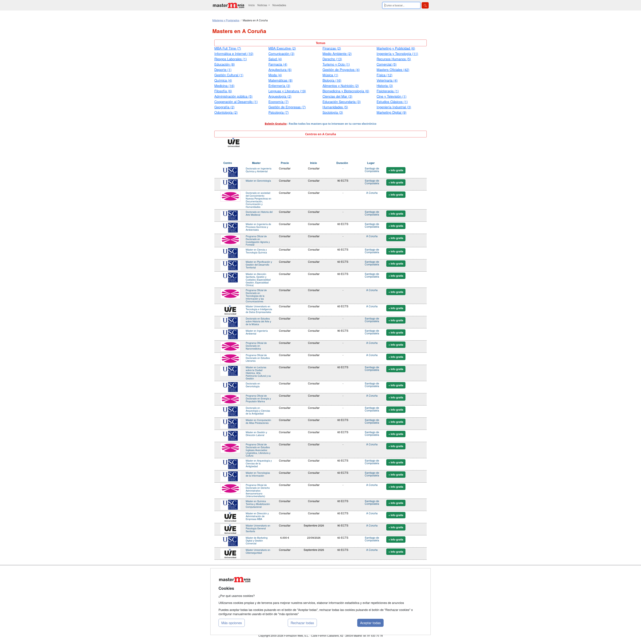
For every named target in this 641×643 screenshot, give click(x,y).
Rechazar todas (302, 622)
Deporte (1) (223, 69)
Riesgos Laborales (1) (230, 58)
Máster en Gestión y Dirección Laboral (256, 434)
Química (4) (223, 80)
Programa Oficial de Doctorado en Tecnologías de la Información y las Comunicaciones (256, 295)
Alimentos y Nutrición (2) (341, 85)
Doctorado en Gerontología (253, 385)
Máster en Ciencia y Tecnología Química (256, 251)
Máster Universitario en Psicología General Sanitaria (258, 528)
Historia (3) (385, 85)
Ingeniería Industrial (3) (394, 106)
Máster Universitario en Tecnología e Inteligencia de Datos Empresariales (259, 309)
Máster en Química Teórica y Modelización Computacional (258, 503)
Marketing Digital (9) (391, 112)
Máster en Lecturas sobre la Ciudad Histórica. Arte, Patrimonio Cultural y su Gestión (258, 373)
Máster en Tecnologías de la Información (258, 474)
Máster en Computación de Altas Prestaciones (258, 421)
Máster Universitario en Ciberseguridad (258, 551)
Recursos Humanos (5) (394, 58)
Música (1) (330, 74)
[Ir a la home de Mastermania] (228, 5)
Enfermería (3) (279, 85)
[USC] (230, 172)
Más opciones (231, 622)
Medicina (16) (224, 85)
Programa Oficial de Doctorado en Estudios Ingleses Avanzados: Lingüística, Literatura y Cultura (258, 450)
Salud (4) (275, 58)
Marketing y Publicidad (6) (396, 48)
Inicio (251, 5)
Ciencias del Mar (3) (337, 96)
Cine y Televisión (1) (391, 96)
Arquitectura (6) (280, 69)
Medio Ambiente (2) (337, 53)
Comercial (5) (387, 64)
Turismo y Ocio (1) (336, 64)
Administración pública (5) (233, 96)
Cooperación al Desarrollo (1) (236, 101)
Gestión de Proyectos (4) (341, 69)
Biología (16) (332, 80)
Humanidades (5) (335, 106)
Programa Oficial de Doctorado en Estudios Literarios (258, 357)
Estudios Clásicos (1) (392, 101)
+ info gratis (395, 170)
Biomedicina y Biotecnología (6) (346, 90)
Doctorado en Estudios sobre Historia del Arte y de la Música (258, 321)
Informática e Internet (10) (233, 53)
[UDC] (230, 196)
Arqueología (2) (279, 96)
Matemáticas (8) (280, 80)
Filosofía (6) (223, 90)
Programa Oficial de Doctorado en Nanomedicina (256, 345)
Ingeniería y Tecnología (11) (397, 53)
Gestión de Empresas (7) (287, 106)
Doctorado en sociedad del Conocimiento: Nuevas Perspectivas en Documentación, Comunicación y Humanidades (258, 199)
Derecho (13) (332, 58)
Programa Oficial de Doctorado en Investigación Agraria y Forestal (258, 240)
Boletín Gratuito (276, 124)
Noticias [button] (262, 5)
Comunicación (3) (281, 53)
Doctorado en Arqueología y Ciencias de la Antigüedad (258, 410)
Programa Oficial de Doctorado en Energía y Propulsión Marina (258, 398)
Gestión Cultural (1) (228, 74)
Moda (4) (275, 74)
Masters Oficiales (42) (393, 69)
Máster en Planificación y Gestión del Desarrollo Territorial (259, 264)
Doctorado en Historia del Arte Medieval (259, 213)
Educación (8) (224, 64)
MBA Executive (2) (282, 48)
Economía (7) (278, 101)
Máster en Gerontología (258, 180)
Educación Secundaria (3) (342, 101)
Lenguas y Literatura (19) (287, 90)
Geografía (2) (224, 106)
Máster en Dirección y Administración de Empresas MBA (257, 516)
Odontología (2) (226, 112)
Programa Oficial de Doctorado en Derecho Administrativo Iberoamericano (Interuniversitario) (258, 490)
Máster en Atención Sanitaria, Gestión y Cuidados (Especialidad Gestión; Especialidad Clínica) (258, 279)
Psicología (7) (278, 112)
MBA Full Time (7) (227, 48)
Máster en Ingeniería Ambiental (257, 332)
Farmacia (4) (277, 64)
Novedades (279, 5)
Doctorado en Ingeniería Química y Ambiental (258, 170)
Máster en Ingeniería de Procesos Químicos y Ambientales (258, 226)
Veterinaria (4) (387, 80)
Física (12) (384, 74)
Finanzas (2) (332, 48)
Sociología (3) (333, 112)
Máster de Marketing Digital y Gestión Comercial (257, 540)
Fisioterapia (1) (388, 90)
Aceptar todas (370, 622)
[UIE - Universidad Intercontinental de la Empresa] (234, 142)
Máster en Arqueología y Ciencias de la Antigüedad (259, 463)
